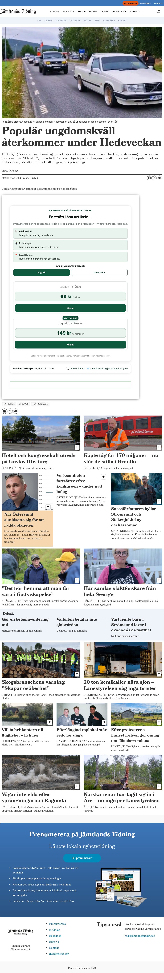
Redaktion (55, 936)
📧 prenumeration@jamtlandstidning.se (107, 368)
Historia (54, 942)
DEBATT (104, 12)
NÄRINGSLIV (68, 12)
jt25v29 (24, 404)
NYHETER (54, 12)
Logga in (41, 272)
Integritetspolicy (59, 954)
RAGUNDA (122, 20)
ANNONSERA (145, 3)
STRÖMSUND (61, 20)
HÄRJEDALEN (109, 20)
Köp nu (70, 308)
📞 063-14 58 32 (75, 368)
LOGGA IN (158, 3)
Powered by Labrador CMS (82, 968)
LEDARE (93, 12)
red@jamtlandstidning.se (140, 936)
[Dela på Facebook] (149, 178)
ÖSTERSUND (75, 20)
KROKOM (48, 20)
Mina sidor (99, 272)
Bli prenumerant (82, 858)
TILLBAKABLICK (119, 12)
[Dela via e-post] (159, 178)
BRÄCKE (87, 20)
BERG (97, 20)
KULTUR (82, 12)
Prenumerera (57, 924)
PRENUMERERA (130, 3)
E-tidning (54, 930)
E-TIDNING (134, 12)
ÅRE (39, 20)
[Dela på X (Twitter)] (154, 178)
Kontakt (54, 948)
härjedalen (40, 404)
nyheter (9, 404)
